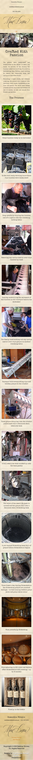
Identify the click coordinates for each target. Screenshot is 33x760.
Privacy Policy (16, 737)
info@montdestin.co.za (16, 7)
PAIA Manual (16, 739)
